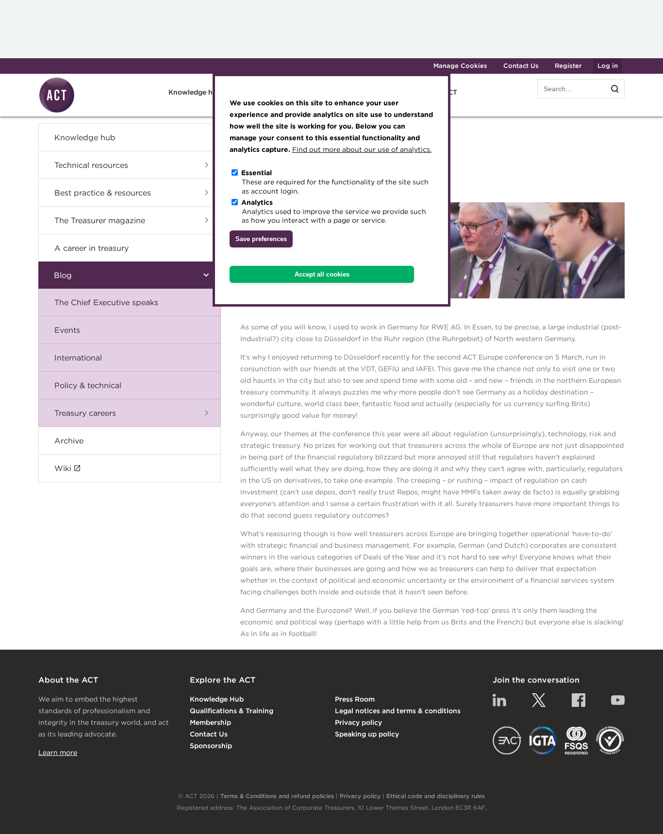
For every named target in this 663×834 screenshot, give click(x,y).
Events (67, 330)
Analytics (257, 201)
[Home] (56, 111)
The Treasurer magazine (99, 220)
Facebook (578, 700)
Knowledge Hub (217, 699)
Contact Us (521, 66)
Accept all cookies (322, 274)
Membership (210, 722)
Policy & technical (87, 385)
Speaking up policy (367, 734)
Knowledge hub (85, 137)
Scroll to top (640, 815)
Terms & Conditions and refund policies (277, 796)
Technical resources (91, 165)
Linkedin (499, 700)
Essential (256, 172)
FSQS (576, 740)
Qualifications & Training (231, 710)
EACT (507, 740)
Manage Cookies (460, 66)
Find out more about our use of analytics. (361, 149)
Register (568, 66)
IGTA (543, 740)
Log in (607, 66)
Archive (68, 440)
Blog (63, 275)
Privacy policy (358, 722)
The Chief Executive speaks (106, 302)
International (78, 357)
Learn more (57, 752)
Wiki (62, 468)
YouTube (618, 700)
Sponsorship (211, 745)
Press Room (355, 699)
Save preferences (261, 239)
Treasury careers (85, 413)
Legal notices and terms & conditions (398, 710)
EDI (610, 740)
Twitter (539, 700)
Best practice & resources (102, 192)
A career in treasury (91, 248)
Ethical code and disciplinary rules (435, 796)
